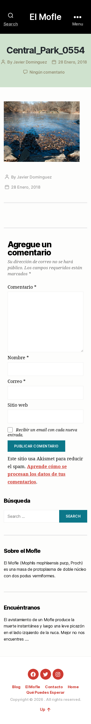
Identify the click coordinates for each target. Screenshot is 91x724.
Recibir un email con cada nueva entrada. (42, 432)
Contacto (54, 686)
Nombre (18, 357)
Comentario (22, 287)
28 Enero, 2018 (72, 62)
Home (73, 686)
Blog (16, 686)
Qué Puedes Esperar (45, 692)
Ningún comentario (47, 72)
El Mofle (45, 17)
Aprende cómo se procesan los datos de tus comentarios (37, 474)
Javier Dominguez (30, 62)
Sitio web (18, 405)
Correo (17, 381)
